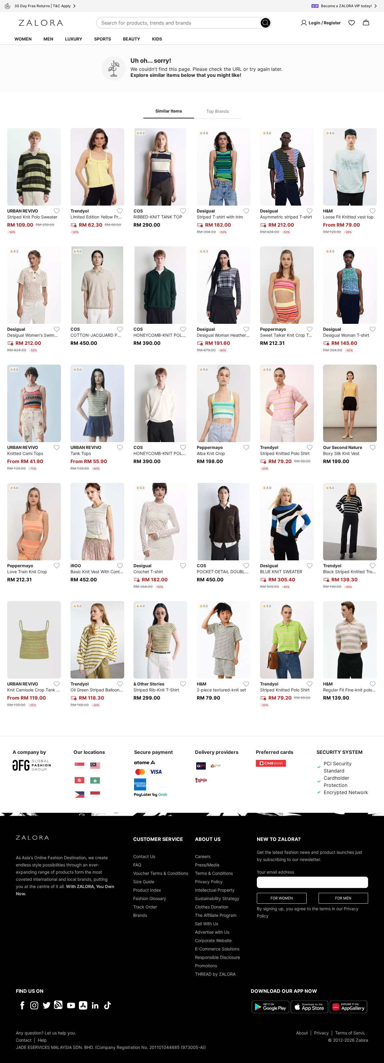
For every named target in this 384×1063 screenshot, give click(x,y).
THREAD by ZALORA (215, 974)
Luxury (73, 38)
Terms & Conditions (214, 873)
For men (343, 898)
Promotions (206, 965)
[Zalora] (40, 23)
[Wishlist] (351, 22)
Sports (102, 38)
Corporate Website (213, 940)
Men (48, 38)
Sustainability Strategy (217, 898)
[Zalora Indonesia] (95, 795)
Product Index (147, 890)
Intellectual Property (215, 890)
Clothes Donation (211, 906)
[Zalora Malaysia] (95, 766)
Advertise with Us (212, 932)
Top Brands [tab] (217, 111)
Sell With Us (206, 923)
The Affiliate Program (215, 915)
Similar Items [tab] (168, 110)
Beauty (131, 38)
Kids (157, 38)
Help (42, 1040)
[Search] (265, 23)
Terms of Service (351, 1032)
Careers (202, 856)
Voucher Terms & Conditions (160, 873)
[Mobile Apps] (83, 1005)
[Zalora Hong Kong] (80, 780)
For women (282, 898)
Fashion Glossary (149, 898)
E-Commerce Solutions (217, 948)
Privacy (321, 1032)
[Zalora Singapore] (80, 766)
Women (23, 38)
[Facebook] (22, 1005)
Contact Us (144, 856)
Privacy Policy (209, 881)
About (302, 1032)
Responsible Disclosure (217, 957)
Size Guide (143, 881)
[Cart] (366, 22)
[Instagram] (34, 1005)
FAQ (137, 864)
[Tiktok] (146, 1005)
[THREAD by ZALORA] (59, 1005)
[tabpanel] (192, 419)
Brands (140, 915)
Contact (24, 1040)
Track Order (145, 906)
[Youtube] (71, 1005)
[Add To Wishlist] (56, 211)
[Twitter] (46, 1005)
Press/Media (207, 864)
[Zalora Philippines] (80, 795)
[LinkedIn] (95, 1005)
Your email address (275, 872)
